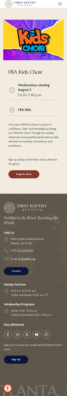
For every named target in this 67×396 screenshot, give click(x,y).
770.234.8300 (24, 250)
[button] (8, 388)
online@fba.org (27, 258)
